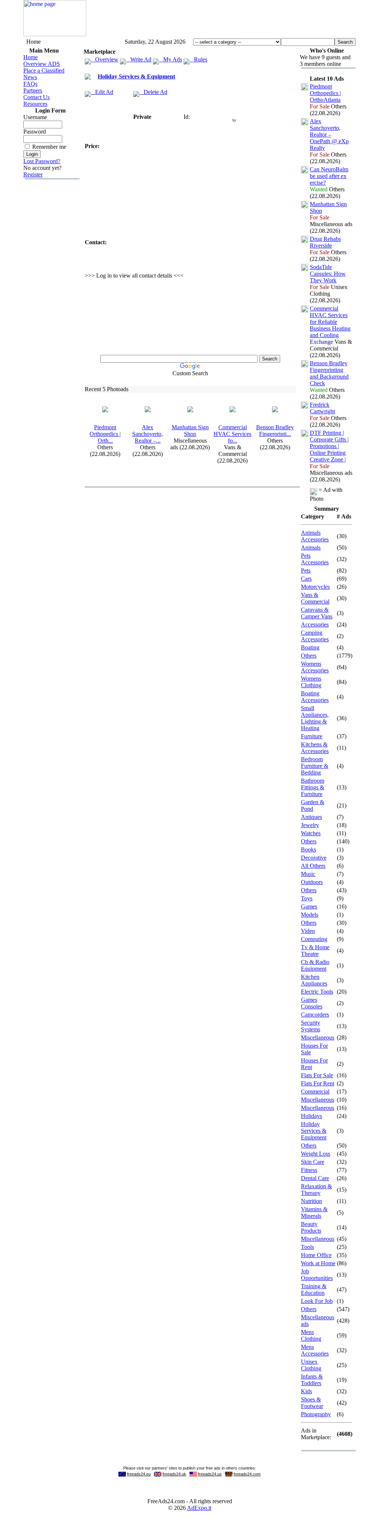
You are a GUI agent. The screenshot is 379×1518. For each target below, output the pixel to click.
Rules (198, 59)
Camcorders (315, 1014)
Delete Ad (153, 92)
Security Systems (310, 1026)
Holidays (311, 1116)
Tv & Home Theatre (315, 950)
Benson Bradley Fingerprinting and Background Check (329, 373)
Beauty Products (311, 1227)
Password (34, 131)
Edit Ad (102, 92)
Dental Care (315, 1178)
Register (33, 174)
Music (308, 874)
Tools (307, 1247)
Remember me (49, 147)
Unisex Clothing (311, 1365)
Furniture (311, 736)
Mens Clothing (311, 1335)
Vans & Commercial (315, 598)
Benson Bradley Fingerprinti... (275, 430)
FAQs (30, 84)
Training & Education (313, 1289)
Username (35, 117)
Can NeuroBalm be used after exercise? (329, 176)
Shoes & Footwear (312, 1402)
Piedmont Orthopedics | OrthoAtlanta (325, 93)
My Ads (170, 59)
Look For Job (317, 1301)
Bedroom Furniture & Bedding (314, 766)
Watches (311, 833)
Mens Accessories (315, 1350)
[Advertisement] (221, 19)
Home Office (316, 1255)
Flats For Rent (317, 1083)
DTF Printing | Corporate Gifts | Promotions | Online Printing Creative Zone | (329, 446)
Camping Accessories (315, 635)
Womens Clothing (311, 681)
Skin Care (312, 1162)
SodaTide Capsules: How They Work (328, 273)
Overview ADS (41, 64)
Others (308, 655)
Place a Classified (43, 70)
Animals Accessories (315, 536)
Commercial (315, 1091)
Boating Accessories (315, 696)
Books (308, 849)
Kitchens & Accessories (315, 747)
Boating (310, 647)
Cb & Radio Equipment (315, 965)
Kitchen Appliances (314, 980)
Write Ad (138, 59)
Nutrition (311, 1201)
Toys (306, 898)
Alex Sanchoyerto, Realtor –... (147, 434)
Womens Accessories (315, 667)
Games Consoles (311, 1003)
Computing (314, 939)
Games (309, 906)
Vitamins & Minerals (314, 1212)
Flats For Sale (317, 1075)
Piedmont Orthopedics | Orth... (105, 434)
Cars (306, 578)
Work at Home (318, 1263)
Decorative (313, 857)
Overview (104, 59)
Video (308, 931)
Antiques (311, 817)
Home (30, 57)
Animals (311, 547)
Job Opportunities (317, 1274)
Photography (316, 1414)
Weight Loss (315, 1154)
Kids (306, 1391)
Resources (35, 104)
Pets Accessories (315, 559)
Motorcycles (315, 587)
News (30, 77)
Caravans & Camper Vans (316, 613)
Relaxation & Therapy (316, 1189)
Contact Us (36, 97)
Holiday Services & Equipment (136, 76)
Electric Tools (317, 991)
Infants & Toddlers (312, 1379)
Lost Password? (41, 161)
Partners (32, 90)
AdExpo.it (199, 1508)
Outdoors (312, 882)
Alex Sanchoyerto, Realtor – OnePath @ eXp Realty (329, 134)
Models (309, 914)
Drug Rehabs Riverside (325, 242)
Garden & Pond (312, 805)
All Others (313, 866)
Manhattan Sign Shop (190, 430)
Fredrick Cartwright (322, 408)
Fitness (309, 1170)
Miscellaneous (317, 1037)
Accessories (315, 624)
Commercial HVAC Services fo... (232, 434)
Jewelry (310, 825)
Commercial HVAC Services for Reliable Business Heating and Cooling (330, 321)
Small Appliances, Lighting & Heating (315, 718)
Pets (306, 570)
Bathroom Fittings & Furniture (312, 787)
